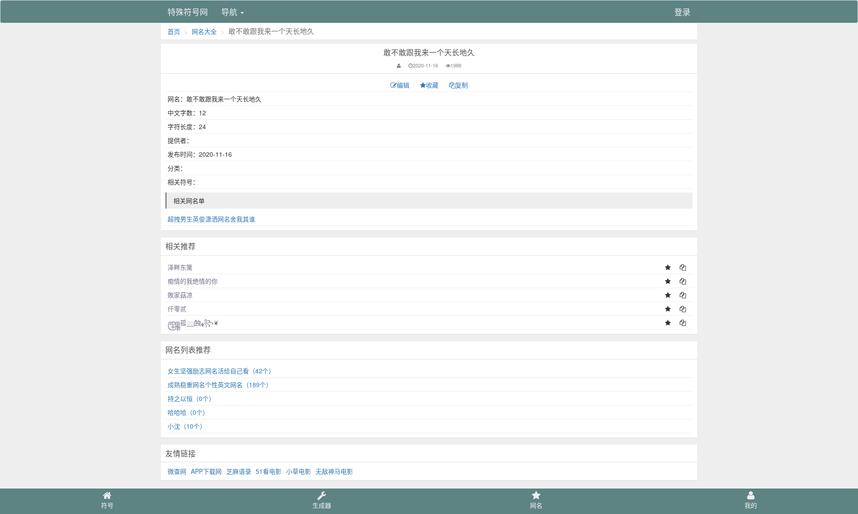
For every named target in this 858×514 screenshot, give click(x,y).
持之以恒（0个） (191, 398)
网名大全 (204, 31)
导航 (230, 11)
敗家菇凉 (180, 294)
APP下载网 (206, 471)
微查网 (177, 471)
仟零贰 (177, 308)
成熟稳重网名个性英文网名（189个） (220, 384)
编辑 (404, 84)
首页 (174, 31)
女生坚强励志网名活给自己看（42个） (221, 370)
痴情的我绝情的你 (193, 280)
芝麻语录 (238, 471)
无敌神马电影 (334, 471)
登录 (682, 11)
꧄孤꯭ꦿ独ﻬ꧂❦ (193, 322)
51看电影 (269, 471)
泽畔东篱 (180, 267)
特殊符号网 (188, 11)
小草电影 (298, 471)
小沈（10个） (187, 426)
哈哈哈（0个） (188, 412)
